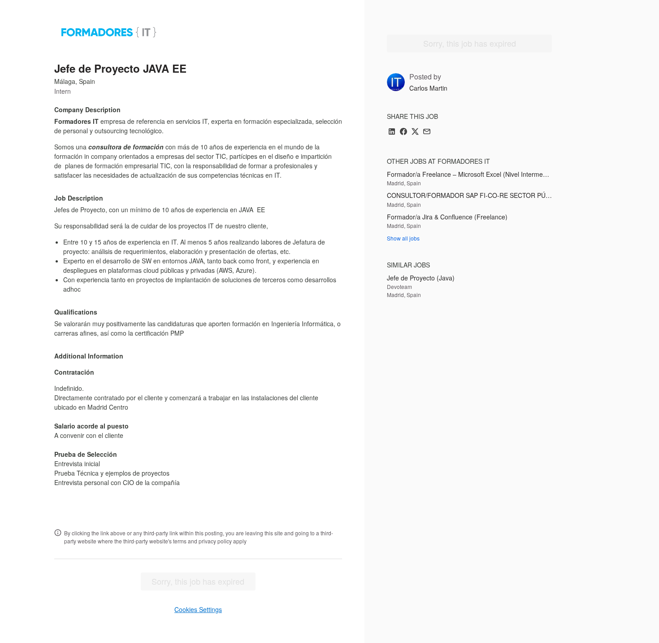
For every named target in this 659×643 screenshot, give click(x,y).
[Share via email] (426, 132)
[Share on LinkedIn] (391, 132)
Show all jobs (403, 238)
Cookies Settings (198, 609)
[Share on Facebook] (403, 132)
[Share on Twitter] (415, 132)
